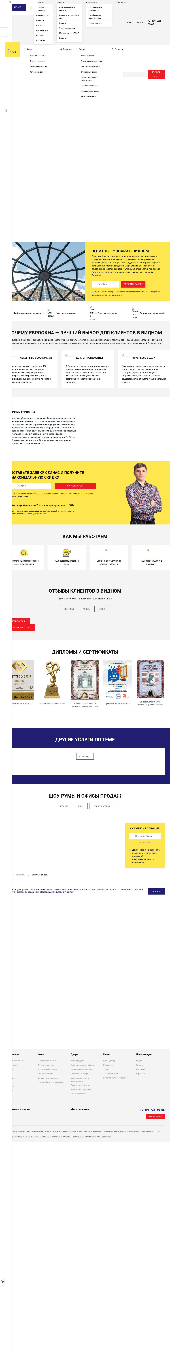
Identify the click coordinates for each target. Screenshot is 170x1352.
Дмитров (45, 150)
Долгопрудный (48, 153)
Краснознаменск (81, 127)
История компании (40, 8)
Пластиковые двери (80, 1085)
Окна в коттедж (45, 1074)
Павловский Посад (82, 201)
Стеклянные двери (79, 1074)
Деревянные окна (46, 1065)
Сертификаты (42, 30)
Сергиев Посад (112, 150)
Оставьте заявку (75, 486)
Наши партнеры (96, 23)
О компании (39, 2)
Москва (77, 156)
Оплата (62, 23)
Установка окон (110, 1074)
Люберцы (77, 145)
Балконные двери (78, 1094)
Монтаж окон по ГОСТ (69, 33)
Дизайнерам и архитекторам (95, 16)
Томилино (110, 168)
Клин (43, 209)
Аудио (102, 609)
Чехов (108, 195)
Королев (77, 120)
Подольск (110, 120)
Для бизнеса (91, 2)
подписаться (65, 932)
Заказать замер (156, 74)
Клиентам (61, 2)
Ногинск (77, 178)
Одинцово (78, 189)
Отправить (144, 842)
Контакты (120, 2)
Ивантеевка (47, 195)
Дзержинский (48, 147)
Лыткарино (78, 142)
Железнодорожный (50, 168)
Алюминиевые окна (47, 1069)
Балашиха (46, 120)
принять (156, 891)
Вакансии (40, 40)
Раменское (110, 135)
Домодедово (47, 156)
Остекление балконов (48, 1078)
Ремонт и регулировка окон (69, 16)
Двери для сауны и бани (82, 1065)
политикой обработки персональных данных (66, 1016)
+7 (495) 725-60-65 (155, 22)
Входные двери (78, 1061)
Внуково (45, 135)
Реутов (108, 138)
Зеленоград (47, 183)
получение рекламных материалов (109, 1013)
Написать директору (20, 627)
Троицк (108, 171)
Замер (106, 1069)
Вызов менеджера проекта (67, 8)
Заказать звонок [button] (155, 1117)
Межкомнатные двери (81, 1069)
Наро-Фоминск (80, 171)
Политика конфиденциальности (18, 1137)
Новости (40, 20)
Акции (139, 1061)
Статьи (39, 25)
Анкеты (86, 609)
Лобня (76, 138)
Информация (144, 1054)
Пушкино (109, 124)
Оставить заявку (133, 284)
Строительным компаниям (95, 8)
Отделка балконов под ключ (50, 1082)
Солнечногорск (112, 156)
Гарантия (63, 38)
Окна (41, 1054)
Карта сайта (141, 1074)
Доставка (140, 1069)
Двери (74, 1054)
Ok (85, 965)
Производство (42, 15)
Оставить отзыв (17, 621)
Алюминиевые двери (81, 1089)
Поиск (130, 22)
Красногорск (79, 124)
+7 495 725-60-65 (152, 1110)
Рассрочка (108, 1065)
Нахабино (78, 175)
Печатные (69, 609)
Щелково (109, 206)
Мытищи (77, 160)
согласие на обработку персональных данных (119, 292)
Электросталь (112, 218)
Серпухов (109, 153)
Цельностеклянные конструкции (80, 1079)
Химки (108, 183)
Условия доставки (67, 28)
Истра (44, 198)
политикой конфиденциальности (65, 945)
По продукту (85, 756)
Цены (106, 1054)
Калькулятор (109, 1061)
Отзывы (39, 35)
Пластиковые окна (47, 1061)
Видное (140, 22)
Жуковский (46, 171)
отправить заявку (65, 1245)
